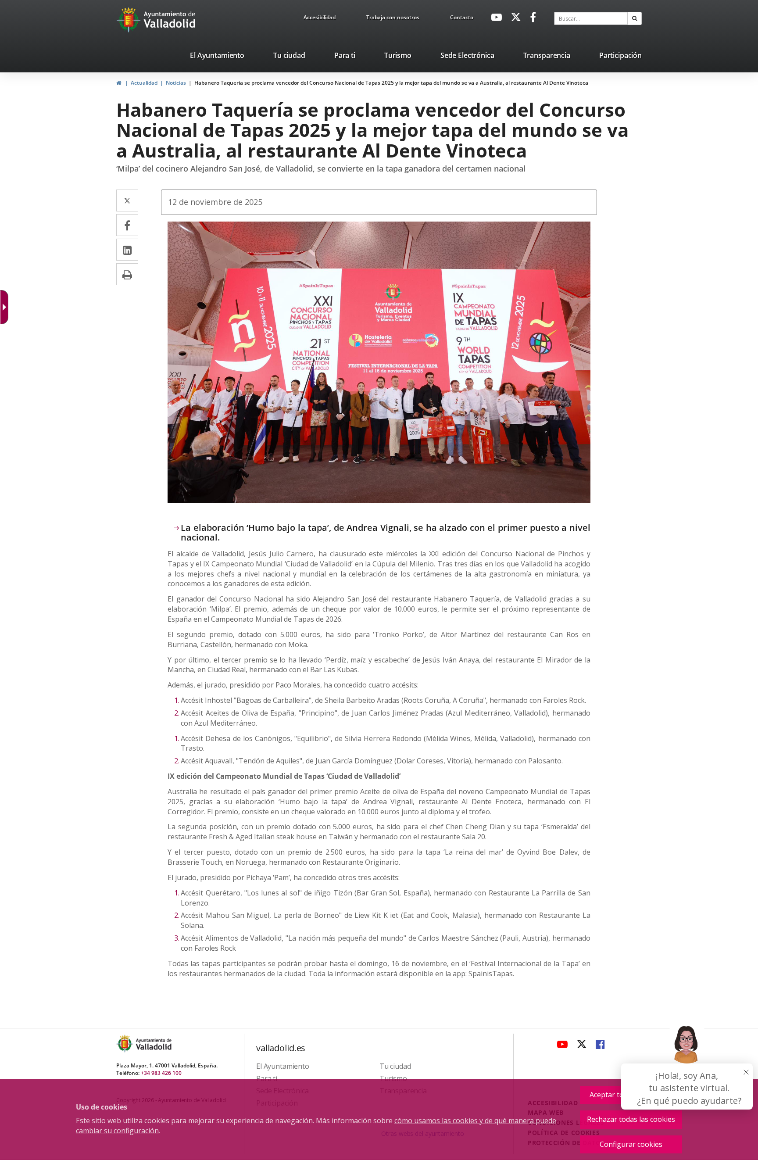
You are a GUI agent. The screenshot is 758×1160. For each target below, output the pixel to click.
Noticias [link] (176, 82)
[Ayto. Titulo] (153, 1044)
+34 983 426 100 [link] (161, 1073)
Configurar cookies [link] (631, 1144)
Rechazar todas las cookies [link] (631, 1119)
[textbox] (591, 18)
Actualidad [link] (144, 82)
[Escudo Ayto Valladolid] (125, 1044)
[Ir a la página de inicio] (129, 20)
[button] (634, 18)
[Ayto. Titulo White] (170, 20)
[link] (320, 19)
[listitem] (217, 57)
